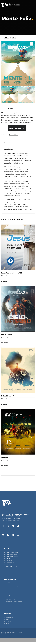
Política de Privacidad (11, 566)
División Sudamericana (12, 588)
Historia (8, 558)
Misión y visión (9, 560)
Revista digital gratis (16, 128)
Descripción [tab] (7, 143)
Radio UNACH (9, 597)
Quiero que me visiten (11, 554)
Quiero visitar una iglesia (12, 556)
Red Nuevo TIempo (10, 599)
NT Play (8, 595)
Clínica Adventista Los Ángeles (13, 586)
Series (7, 623)
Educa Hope (9, 590)
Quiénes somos (10, 562)
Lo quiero (4, 281)
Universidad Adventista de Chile (14, 601)
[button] (31, 44)
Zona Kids (8, 621)
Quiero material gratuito (12, 552)
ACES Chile (9, 582)
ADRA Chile (9, 584)
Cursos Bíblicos (13, 135)
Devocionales (9, 617)
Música (7, 619)
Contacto (8, 564)
